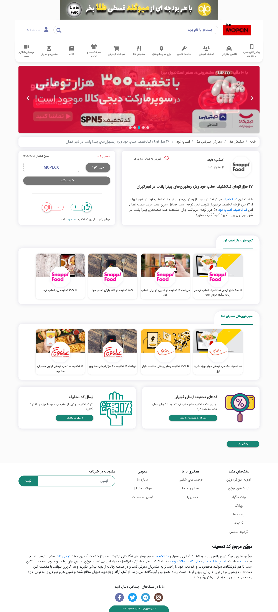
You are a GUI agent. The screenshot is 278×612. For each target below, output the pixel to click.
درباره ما (142, 480)
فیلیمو (242, 562)
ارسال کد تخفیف (74, 418)
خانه (253, 142)
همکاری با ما (190, 488)
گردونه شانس (238, 532)
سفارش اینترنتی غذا (209, 142)
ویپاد (172, 562)
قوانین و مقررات (142, 497)
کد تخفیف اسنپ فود (232, 210)
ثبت (28, 481)
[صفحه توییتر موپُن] (132, 597)
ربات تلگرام (239, 497)
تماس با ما (191, 497)
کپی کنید (98, 167)
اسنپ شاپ (218, 562)
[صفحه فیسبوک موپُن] (119, 597)
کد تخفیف (230, 199)
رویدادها (238, 515)
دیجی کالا (64, 556)
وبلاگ (239, 506)
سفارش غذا (236, 142)
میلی (205, 562)
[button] (147, 127)
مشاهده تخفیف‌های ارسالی (193, 418)
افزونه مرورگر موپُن (239, 480)
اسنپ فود (183, 142)
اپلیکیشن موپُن (238, 488)
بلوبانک (182, 562)
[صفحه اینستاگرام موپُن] (158, 597)
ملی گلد (194, 562)
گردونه (238, 523)
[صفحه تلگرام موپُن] (145, 597)
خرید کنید (67, 180)
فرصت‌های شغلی (190, 480)
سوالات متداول (142, 488)
